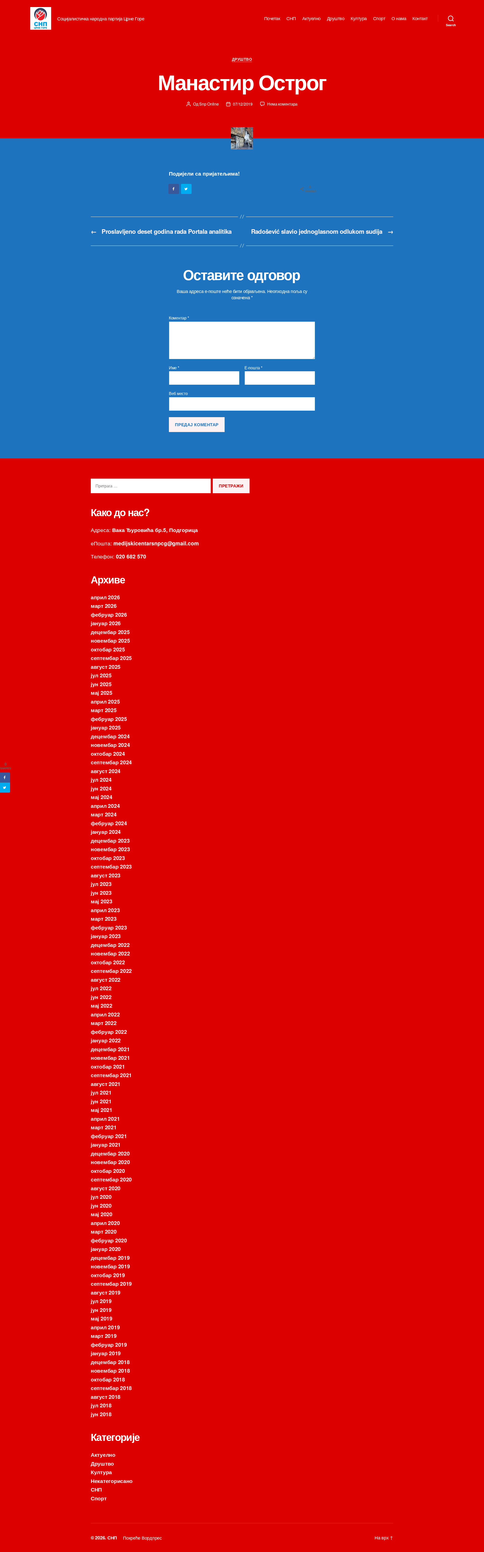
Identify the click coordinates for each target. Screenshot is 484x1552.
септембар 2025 (111, 658)
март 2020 (104, 1231)
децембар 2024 (110, 736)
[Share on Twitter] (187, 189)
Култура (359, 18)
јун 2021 (101, 1101)
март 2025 (104, 710)
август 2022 (105, 979)
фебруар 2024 (109, 823)
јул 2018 (101, 1405)
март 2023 (104, 918)
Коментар (179, 318)
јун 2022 (101, 997)
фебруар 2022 (109, 1031)
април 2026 (105, 597)
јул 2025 (101, 675)
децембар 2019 (110, 1257)
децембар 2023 (110, 840)
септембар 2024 (111, 762)
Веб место (178, 393)
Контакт (420, 18)
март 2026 (104, 605)
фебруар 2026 (109, 614)
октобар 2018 (108, 1379)
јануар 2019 (106, 1353)
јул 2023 (101, 883)
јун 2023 (101, 892)
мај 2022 (101, 1005)
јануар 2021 (106, 1144)
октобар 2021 (108, 1066)
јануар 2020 (106, 1248)
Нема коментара (282, 104)
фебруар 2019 (109, 1344)
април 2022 (105, 1014)
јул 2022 (101, 988)
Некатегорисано (112, 1480)
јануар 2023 (106, 936)
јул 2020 (101, 1196)
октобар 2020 (108, 1170)
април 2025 (105, 701)
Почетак (272, 18)
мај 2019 (101, 1318)
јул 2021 (101, 1092)
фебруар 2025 (109, 718)
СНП (291, 18)
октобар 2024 (108, 753)
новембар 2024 (110, 744)
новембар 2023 (110, 849)
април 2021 (105, 1118)
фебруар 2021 (109, 1136)
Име (174, 368)
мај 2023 (101, 901)
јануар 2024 (106, 831)
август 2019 (105, 1292)
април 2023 (105, 910)
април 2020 (105, 1223)
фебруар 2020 (109, 1240)
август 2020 (105, 1188)
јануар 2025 (106, 727)
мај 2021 (101, 1109)
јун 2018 (101, 1414)
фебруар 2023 (109, 927)
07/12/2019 (242, 104)
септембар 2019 (111, 1283)
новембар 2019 (110, 1266)
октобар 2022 (108, 962)
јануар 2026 (106, 623)
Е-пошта (253, 368)
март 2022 (104, 1023)
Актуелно (311, 18)
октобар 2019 (108, 1275)
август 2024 (105, 771)
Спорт (379, 18)
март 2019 (104, 1335)
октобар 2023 (108, 858)
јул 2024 (101, 779)
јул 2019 (101, 1301)
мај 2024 (101, 797)
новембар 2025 (110, 640)
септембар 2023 (111, 866)
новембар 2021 (110, 1057)
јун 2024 (101, 788)
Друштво (336, 18)
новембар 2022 (110, 953)
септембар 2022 (111, 970)
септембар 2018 (111, 1388)
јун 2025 (101, 684)
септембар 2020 (111, 1179)
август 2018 (105, 1396)
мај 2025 (101, 692)
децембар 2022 (110, 944)
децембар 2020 (110, 1153)
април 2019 (105, 1327)
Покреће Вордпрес (142, 1537)
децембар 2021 (110, 1049)
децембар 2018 (110, 1362)
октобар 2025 (108, 649)
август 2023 (105, 875)
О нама (398, 18)
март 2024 (104, 814)
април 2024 (105, 805)
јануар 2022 (106, 1040)
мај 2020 (101, 1214)
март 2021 (104, 1127)
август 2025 (105, 666)
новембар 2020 (110, 1162)
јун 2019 (101, 1309)
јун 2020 (101, 1205)
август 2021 (105, 1083)
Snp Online (209, 104)
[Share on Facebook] (174, 189)
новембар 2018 (110, 1370)
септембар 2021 (111, 1075)
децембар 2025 (110, 632)
